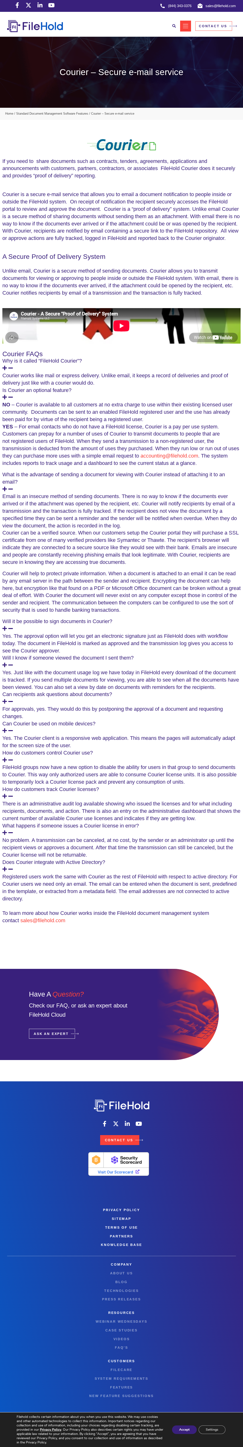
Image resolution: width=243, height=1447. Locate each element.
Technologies (121, 1291)
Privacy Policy (121, 1210)
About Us (121, 1273)
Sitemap (121, 1219)
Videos (121, 1339)
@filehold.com (49, 920)
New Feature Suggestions (121, 1396)
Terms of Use (121, 1227)
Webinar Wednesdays (121, 1321)
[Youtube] (51, 5)
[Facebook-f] (17, 5)
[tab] (121, 364)
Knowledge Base (121, 1245)
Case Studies (121, 1330)
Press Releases (121, 1299)
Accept (184, 1429)
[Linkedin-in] (40, 5)
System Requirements (121, 1378)
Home (9, 113)
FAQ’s (121, 1347)
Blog (121, 1282)
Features (121, 1387)
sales (26, 920)
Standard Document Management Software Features (52, 113)
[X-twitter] (28, 5)
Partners (121, 1236)
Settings (212, 1429)
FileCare (121, 1370)
